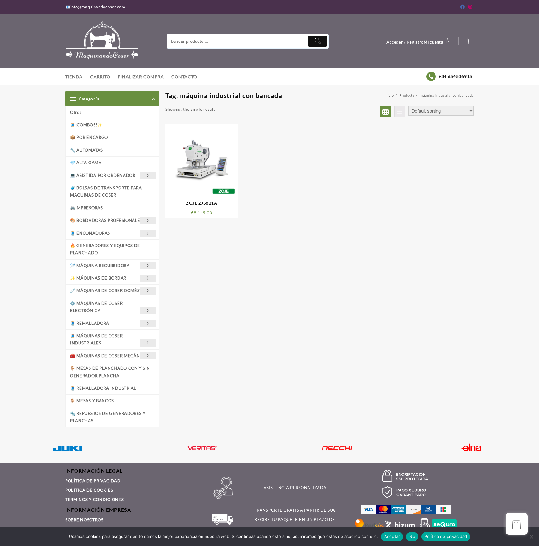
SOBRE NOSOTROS (84, 519)
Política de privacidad (446, 536)
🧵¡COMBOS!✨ (86, 124)
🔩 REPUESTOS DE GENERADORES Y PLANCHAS (108, 417)
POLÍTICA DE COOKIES (89, 490)
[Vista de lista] (399, 111)
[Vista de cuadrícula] (385, 111)
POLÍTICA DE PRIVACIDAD (92, 480)
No (412, 536)
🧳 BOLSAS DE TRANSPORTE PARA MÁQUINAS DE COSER (106, 191)
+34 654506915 (455, 76)
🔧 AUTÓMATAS (86, 150)
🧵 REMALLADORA (89, 323)
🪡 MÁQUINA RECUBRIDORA (100, 265)
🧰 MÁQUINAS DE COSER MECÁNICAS (110, 355)
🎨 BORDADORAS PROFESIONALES (106, 220)
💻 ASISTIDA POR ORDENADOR (102, 175)
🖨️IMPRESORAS (86, 207)
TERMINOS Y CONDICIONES (94, 499)
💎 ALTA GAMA (86, 162)
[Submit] (317, 41)
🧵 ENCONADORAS (90, 233)
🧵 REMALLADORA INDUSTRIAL (103, 388)
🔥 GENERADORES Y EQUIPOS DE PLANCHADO (105, 249)
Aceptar (392, 536)
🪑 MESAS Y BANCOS (92, 400)
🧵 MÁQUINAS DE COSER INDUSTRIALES (96, 339)
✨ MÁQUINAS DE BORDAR (98, 277)
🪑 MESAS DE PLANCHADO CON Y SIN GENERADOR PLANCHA (110, 372)
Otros (76, 112)
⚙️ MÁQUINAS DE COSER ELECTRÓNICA (96, 307)
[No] (531, 537)
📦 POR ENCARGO (89, 137)
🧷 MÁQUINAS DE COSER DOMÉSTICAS (111, 290)
